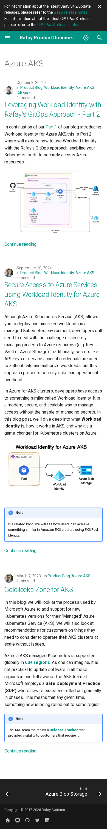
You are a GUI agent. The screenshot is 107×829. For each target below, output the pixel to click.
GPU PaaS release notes (58, 24)
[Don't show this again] (99, 6)
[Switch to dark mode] (86, 37)
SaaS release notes (71, 12)
